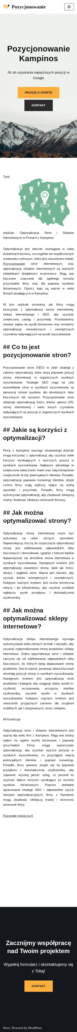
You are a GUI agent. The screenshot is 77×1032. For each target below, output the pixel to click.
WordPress (35, 1028)
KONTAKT (39, 105)
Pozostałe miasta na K (18, 815)
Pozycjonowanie (14, 263)
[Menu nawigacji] (69, 6)
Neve (6, 1028)
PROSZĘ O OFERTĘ (38, 92)
